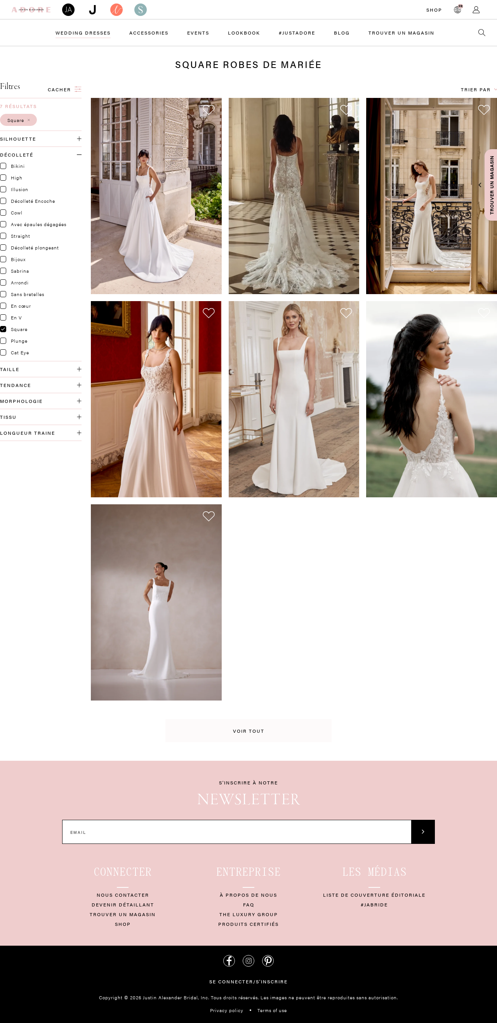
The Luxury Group (248, 914)
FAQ (248, 904)
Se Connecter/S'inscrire (248, 981)
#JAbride (374, 904)
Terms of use (272, 1010)
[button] (18, 120)
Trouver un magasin (123, 914)
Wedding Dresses (83, 33)
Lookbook (244, 33)
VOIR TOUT (248, 730)
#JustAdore (297, 33)
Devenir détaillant (123, 904)
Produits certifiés (248, 924)
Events (198, 33)
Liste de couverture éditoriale (374, 895)
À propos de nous (248, 895)
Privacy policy (226, 1010)
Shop (434, 10)
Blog (342, 33)
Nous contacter (123, 895)
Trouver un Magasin (401, 33)
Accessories (149, 33)
